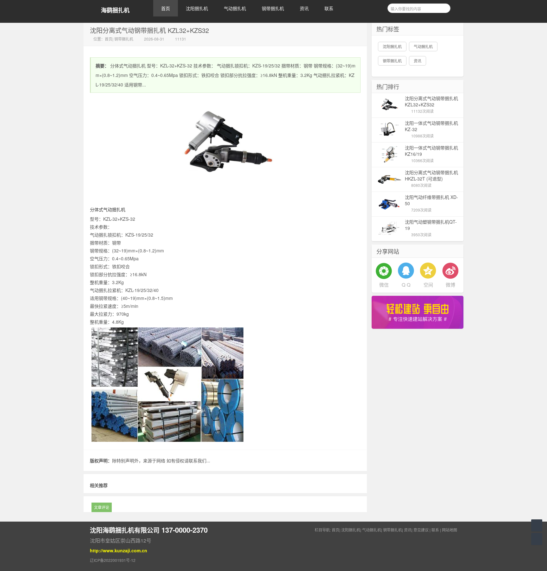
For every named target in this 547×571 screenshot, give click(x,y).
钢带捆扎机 (273, 8)
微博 (450, 284)
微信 (384, 284)
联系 (328, 8)
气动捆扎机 (235, 8)
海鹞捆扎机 (115, 10)
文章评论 (101, 507)
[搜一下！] (443, 7)
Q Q (406, 284)
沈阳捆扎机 (197, 8)
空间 (428, 284)
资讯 (304, 8)
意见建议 (421, 529)
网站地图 (449, 529)
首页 (165, 8)
